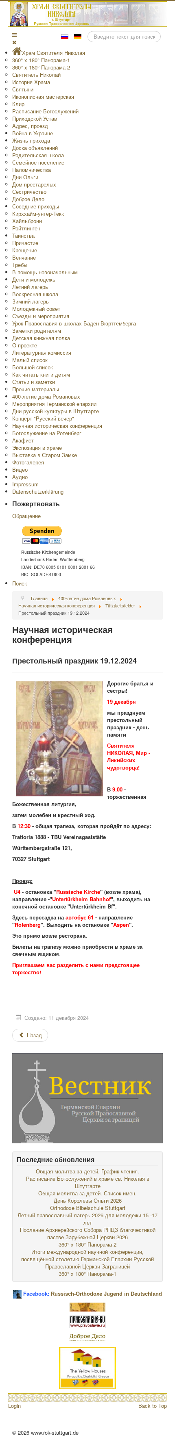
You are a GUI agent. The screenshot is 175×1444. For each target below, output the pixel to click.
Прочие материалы (35, 389)
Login (14, 1405)
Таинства (23, 235)
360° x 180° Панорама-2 (41, 67)
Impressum (25, 484)
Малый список (30, 360)
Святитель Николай (36, 74)
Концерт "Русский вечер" (43, 418)
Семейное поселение (38, 162)
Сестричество (29, 191)
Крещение (24, 250)
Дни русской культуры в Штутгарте (55, 411)
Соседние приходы (35, 206)
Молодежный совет (36, 308)
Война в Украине (32, 133)
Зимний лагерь (30, 301)
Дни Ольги (25, 177)
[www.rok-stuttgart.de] (88, 14)
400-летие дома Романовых (46, 396)
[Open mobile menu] (14, 35)
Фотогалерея (28, 462)
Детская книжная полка (41, 338)
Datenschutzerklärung (37, 491)
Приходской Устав (34, 118)
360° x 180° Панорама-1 (41, 60)
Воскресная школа (35, 294)
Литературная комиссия (41, 352)
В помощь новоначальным (45, 272)
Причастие (25, 243)
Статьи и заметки (33, 382)
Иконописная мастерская (43, 96)
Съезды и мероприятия (40, 316)
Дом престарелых (34, 184)
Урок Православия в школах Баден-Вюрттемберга (74, 323)
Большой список (32, 367)
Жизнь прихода (31, 140)
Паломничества (31, 169)
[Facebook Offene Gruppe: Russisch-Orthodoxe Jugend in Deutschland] (17, 1291)
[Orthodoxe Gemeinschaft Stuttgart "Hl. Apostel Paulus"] (87, 1306)
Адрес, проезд (30, 126)
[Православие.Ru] (87, 1321)
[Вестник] (87, 1097)
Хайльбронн (27, 221)
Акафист (23, 440)
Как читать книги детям (41, 374)
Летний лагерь (30, 287)
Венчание (24, 257)
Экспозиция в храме (37, 447)
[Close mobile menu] (14, 42)
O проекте (24, 345)
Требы (19, 265)
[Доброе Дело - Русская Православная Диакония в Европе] (87, 1336)
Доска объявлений (35, 148)
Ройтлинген (26, 228)
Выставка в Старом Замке (44, 455)
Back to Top (152, 1405)
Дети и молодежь (33, 279)
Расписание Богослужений (45, 111)
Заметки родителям (36, 330)
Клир (18, 104)
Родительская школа (38, 155)
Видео (20, 469)
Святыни (22, 89)
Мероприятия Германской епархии (54, 404)
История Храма (31, 82)
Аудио (20, 477)
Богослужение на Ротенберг (46, 433)
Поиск (19, 583)
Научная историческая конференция (57, 425)
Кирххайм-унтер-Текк (38, 213)
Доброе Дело (28, 199)
